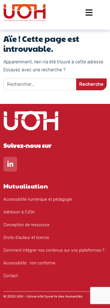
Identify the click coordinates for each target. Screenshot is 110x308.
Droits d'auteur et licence (26, 237)
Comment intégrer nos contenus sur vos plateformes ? (53, 250)
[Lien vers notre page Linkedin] (10, 165)
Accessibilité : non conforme (29, 263)
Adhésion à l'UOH (18, 212)
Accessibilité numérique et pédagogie (37, 199)
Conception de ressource (26, 225)
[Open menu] (89, 12)
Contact (10, 275)
